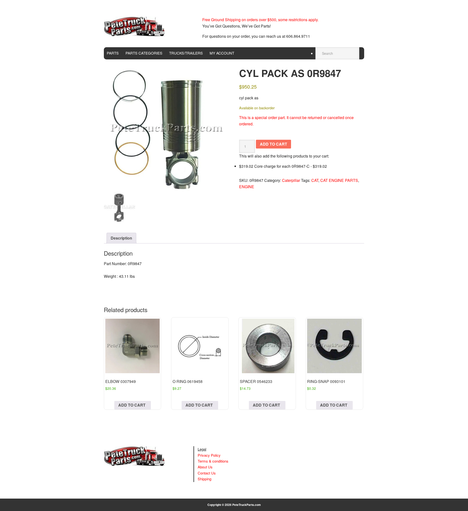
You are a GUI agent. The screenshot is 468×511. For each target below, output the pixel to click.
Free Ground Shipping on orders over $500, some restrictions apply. (260, 19)
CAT (314, 180)
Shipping (204, 478)
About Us (205, 466)
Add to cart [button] (132, 405)
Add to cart (273, 144)
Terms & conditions (213, 461)
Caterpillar (291, 180)
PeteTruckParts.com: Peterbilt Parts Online (137, 26)
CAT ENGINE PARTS (339, 180)
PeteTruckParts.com (246, 504)
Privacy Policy (209, 455)
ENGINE (246, 186)
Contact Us (207, 472)
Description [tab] (121, 238)
